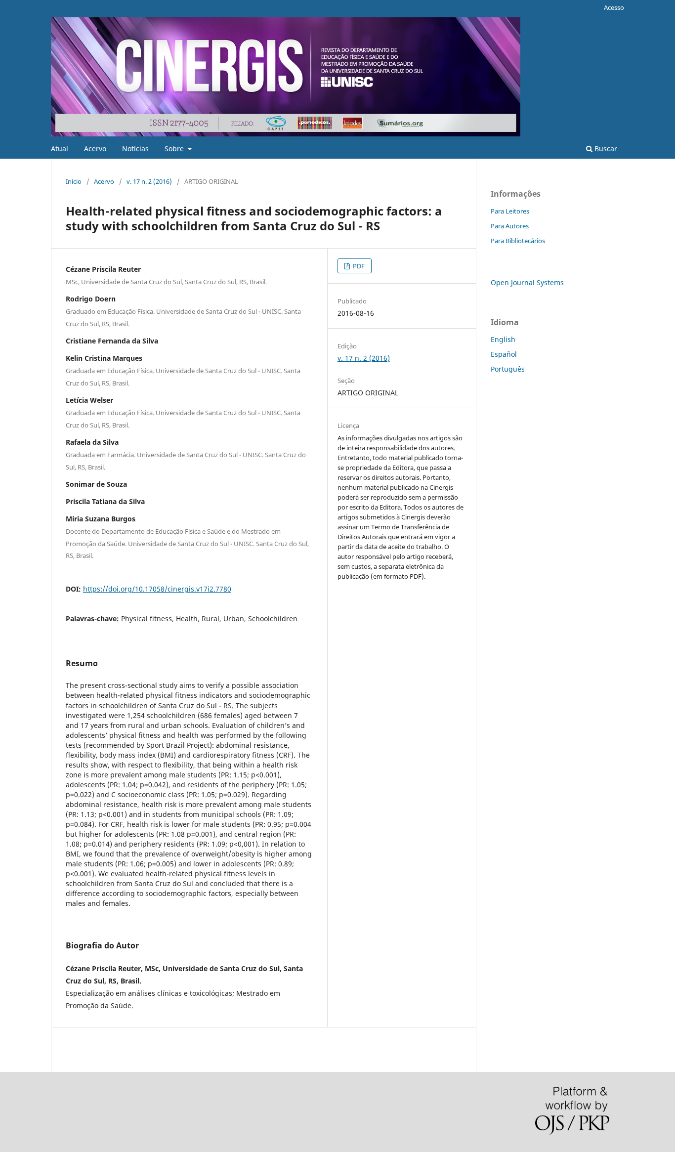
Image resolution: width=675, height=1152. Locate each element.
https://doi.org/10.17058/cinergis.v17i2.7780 (157, 589)
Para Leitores (510, 211)
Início (74, 181)
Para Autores (510, 225)
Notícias (135, 148)
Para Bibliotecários (518, 240)
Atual (59, 148)
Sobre (175, 148)
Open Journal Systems (527, 282)
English (503, 339)
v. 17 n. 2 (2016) (149, 181)
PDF (358, 265)
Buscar (604, 148)
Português (508, 369)
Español (504, 354)
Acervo (95, 148)
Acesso (614, 7)
